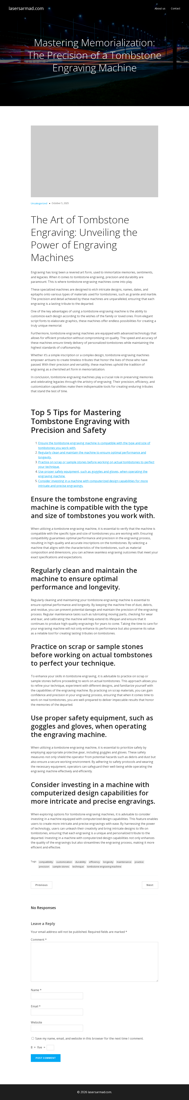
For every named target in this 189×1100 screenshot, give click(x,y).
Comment (39, 940)
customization (64, 862)
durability (80, 862)
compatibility (46, 862)
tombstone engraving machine (104, 866)
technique (78, 866)
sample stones (61, 866)
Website (36, 1022)
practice (139, 862)
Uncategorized (39, 203)
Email (36, 1006)
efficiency (94, 862)
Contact (175, 8)
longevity (108, 862)
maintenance (124, 862)
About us (160, 8)
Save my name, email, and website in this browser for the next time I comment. (89, 1038)
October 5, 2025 (60, 203)
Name (36, 990)
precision (44, 866)
